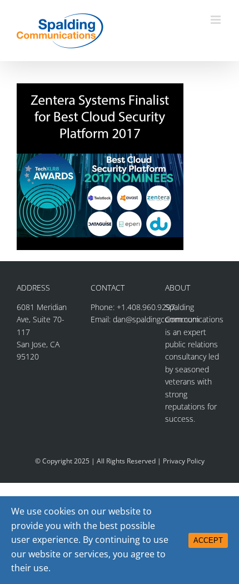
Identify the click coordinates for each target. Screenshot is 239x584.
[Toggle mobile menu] (216, 20)
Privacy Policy (184, 461)
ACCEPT (208, 540)
